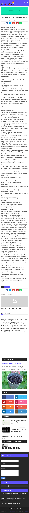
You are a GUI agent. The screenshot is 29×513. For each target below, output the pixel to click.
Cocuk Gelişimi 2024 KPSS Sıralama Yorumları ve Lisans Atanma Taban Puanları (18, 429)
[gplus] (15, 508)
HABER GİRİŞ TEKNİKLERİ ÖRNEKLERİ (12, 436)
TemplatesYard (12, 511)
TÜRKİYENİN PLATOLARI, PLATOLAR (11, 308)
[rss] (20, 508)
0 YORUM (17, 20)
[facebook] (9, 508)
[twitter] (12, 508)
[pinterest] (18, 508)
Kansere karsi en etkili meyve (11, 363)
